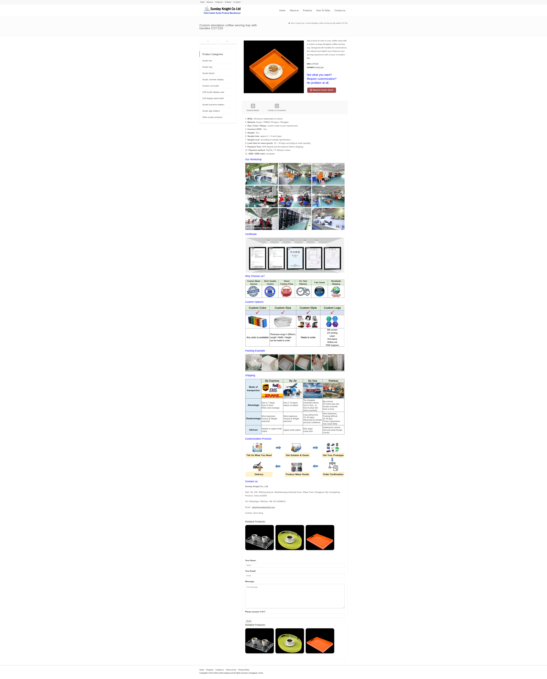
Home (202, 2)
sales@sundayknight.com (263, 507)
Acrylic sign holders (211, 111)
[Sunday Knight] (222, 10)
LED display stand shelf (213, 98)
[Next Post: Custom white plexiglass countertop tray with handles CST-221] (227, 41)
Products (228, 2)
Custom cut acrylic (210, 86)
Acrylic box (207, 60)
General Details (253, 110)
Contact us (219, 2)
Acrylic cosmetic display (213, 79)
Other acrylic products (212, 117)
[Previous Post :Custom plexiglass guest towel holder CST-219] (208, 41)
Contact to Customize (277, 110)
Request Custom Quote (323, 90)
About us (210, 2)
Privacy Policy (243, 670)
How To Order (323, 10)
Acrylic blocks (208, 73)
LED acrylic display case (213, 92)
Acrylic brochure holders (213, 104)
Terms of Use (231, 670)
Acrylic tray (319, 67)
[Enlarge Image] (274, 41)
